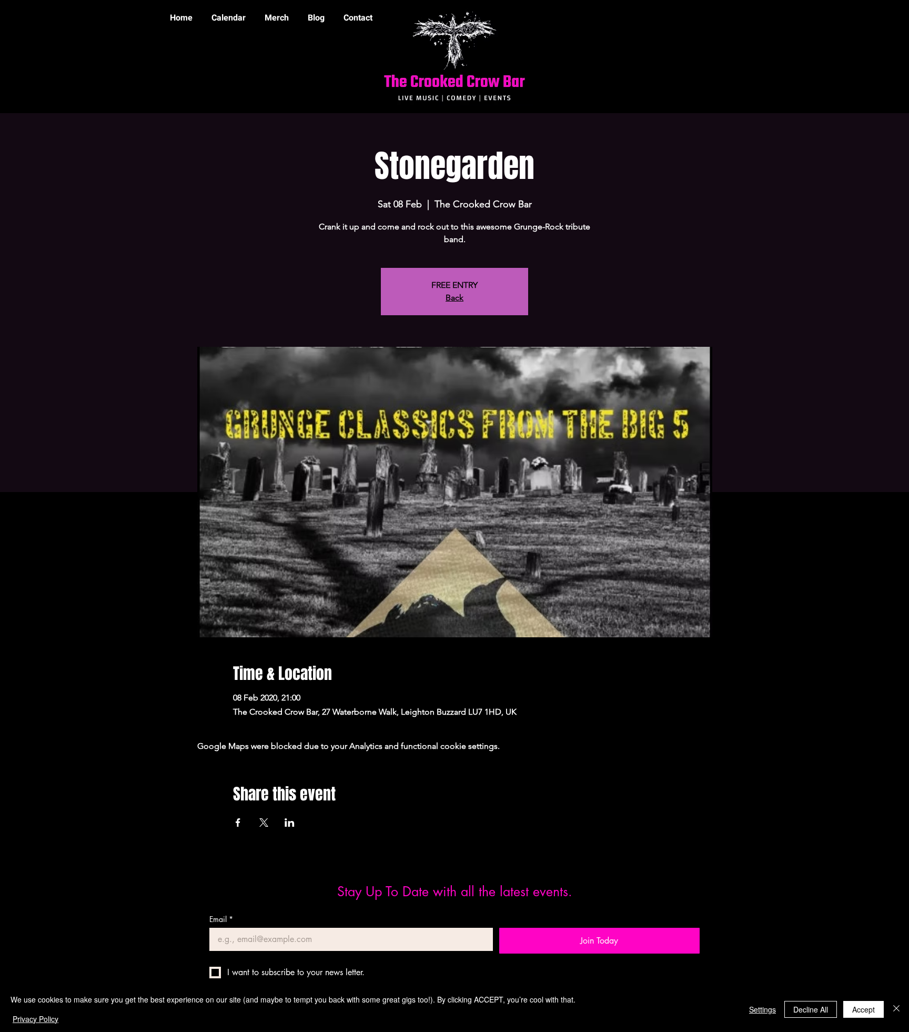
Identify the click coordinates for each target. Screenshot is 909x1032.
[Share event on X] (264, 822)
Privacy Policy (35, 1019)
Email (221, 919)
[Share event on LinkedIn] (290, 822)
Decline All (810, 1009)
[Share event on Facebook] (238, 822)
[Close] (896, 1009)
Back (454, 298)
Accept (863, 1009)
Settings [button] (762, 1009)
